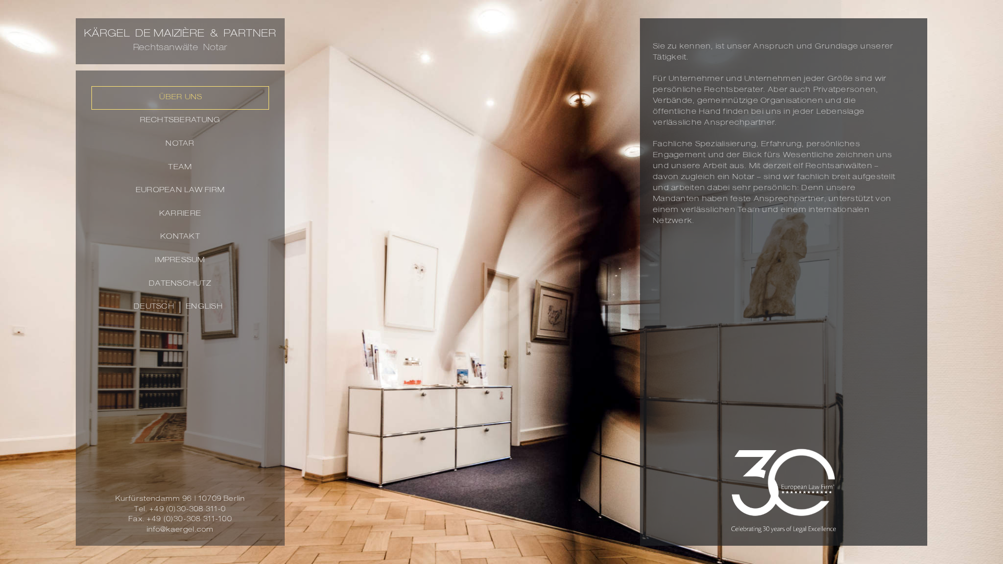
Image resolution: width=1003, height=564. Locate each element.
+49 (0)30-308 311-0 (187, 510)
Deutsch (154, 307)
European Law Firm (180, 190)
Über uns (180, 97)
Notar (180, 144)
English (204, 307)
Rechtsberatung (180, 120)
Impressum (180, 260)
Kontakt (180, 237)
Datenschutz (180, 284)
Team (180, 167)
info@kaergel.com (180, 530)
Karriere (180, 214)
